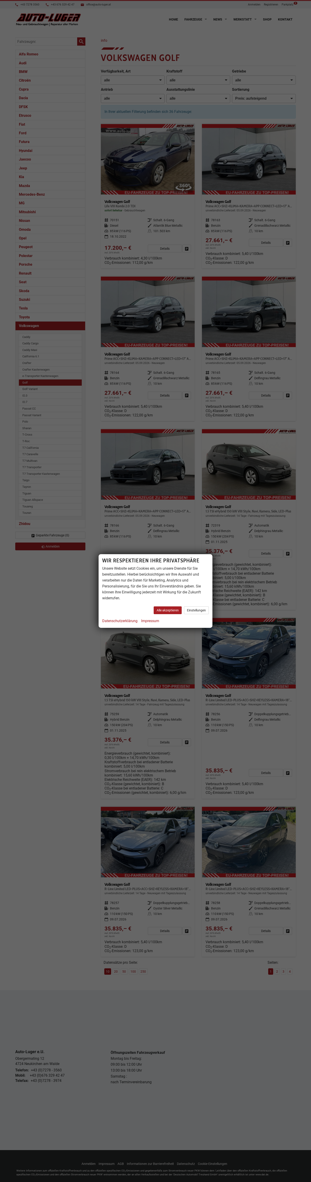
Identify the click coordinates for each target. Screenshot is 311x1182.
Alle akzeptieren (168, 610)
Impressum (150, 621)
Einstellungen (196, 610)
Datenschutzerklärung (120, 621)
